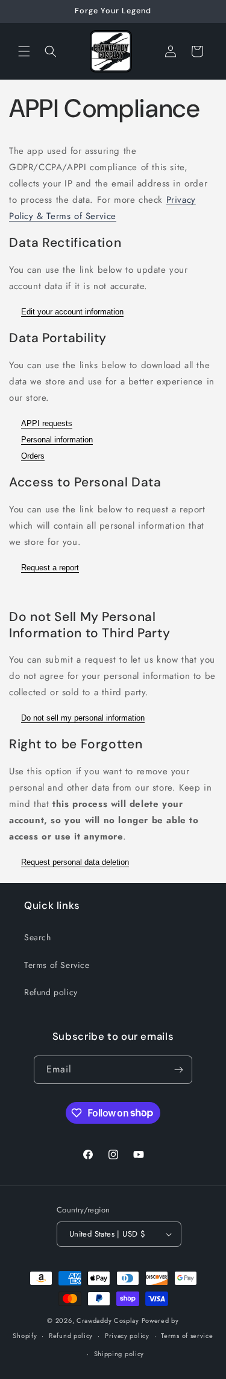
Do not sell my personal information (83, 717)
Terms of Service (57, 965)
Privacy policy (127, 1335)
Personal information (57, 439)
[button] (24, 51)
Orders (33, 455)
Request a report (50, 567)
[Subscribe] (178, 1070)
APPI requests (46, 423)
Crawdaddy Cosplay (108, 1320)
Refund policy (51, 992)
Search (37, 937)
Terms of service (187, 1335)
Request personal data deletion (75, 862)
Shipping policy (119, 1353)
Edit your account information (72, 311)
